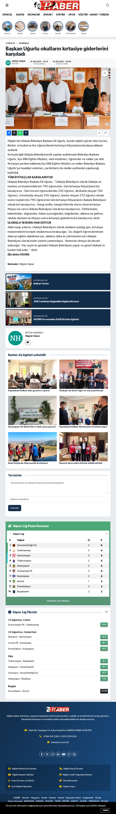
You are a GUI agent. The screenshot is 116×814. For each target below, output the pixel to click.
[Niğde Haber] (15, 338)
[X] (47, 754)
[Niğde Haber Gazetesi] (56, 5)
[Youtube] (63, 754)
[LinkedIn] (58, 754)
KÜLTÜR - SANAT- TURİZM (94, 14)
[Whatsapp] (68, 754)
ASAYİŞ (20, 14)
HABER (16, 798)
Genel (61, 798)
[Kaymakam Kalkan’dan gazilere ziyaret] (32, 374)
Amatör (25, 798)
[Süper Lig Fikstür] (106, 612)
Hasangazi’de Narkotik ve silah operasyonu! (32, 427)
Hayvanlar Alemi (73, 798)
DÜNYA (74, 801)
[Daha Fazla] (25, 133)
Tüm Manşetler (70, 780)
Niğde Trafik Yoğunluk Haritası (77, 775)
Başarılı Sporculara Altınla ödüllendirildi (80, 463)
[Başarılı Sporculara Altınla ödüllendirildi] (83, 446)
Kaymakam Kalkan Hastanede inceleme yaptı (83, 427)
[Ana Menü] (7, 5)
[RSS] (74, 754)
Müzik (98, 798)
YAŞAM (104, 801)
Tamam (105, 810)
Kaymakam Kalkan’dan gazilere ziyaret (29, 391)
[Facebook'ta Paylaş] (9, 133)
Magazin (35, 798)
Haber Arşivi (69, 786)
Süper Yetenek (15, 801)
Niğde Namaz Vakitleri (23, 775)
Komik (44, 798)
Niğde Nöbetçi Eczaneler (24, 769)
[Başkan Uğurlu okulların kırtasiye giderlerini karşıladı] (58, 98)
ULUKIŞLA (24, 43)
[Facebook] (41, 754)
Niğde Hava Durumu (73, 769)
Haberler (10, 43)
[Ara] (107, 5)
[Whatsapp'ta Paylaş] (20, 133)
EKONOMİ (34, 14)
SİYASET (48, 14)
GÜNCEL (7, 14)
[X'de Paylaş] (14, 133)
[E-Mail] (27, 342)
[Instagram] (52, 754)
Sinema (52, 798)
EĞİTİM (60, 14)
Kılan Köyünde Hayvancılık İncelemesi (28, 463)
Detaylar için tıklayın (58, 601)
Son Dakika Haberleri (21, 786)
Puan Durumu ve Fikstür (23, 780)
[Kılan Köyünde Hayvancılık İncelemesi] (32, 446)
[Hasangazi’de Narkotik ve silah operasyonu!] (32, 410)
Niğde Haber (32, 336)
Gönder (14, 508)
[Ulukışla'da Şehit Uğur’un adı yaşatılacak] (83, 374)
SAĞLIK (83, 801)
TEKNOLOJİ (94, 801)
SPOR (71, 14)
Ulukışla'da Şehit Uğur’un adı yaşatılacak (81, 391)
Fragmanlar (88, 798)
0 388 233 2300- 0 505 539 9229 (60, 736)
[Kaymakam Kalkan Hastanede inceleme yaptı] (83, 410)
